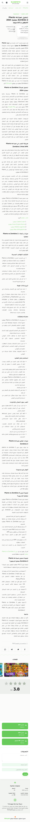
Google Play (11, 107)
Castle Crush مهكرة (19, 221)
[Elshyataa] (15, 817)
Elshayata (9, 83)
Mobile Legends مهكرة (18, 227)
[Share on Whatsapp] (5, 649)
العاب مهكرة (24, 14)
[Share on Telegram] (11, 649)
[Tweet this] (18, 649)
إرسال (25, 774)
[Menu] (27, 3)
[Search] (2, 3)
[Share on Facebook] (25, 649)
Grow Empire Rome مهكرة (16, 224)
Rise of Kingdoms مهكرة (17, 229)
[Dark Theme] (7, 3)
